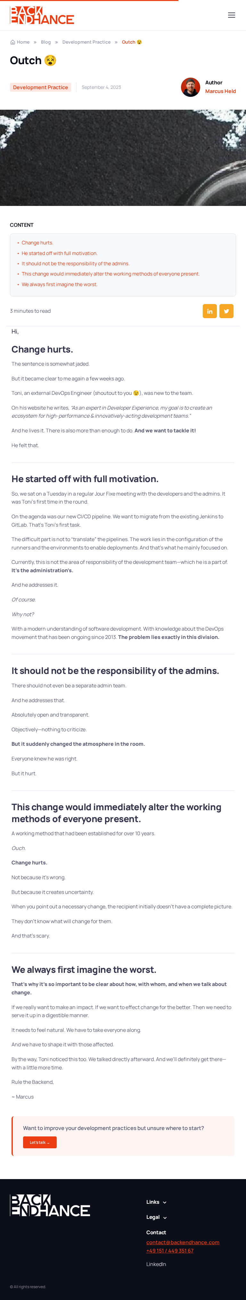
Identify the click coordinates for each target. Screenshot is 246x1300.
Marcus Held (220, 91)
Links (153, 1201)
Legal (153, 1216)
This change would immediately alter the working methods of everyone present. (116, 813)
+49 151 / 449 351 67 (169, 1250)
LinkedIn (156, 1264)
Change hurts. (42, 349)
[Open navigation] (231, 15)
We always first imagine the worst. (84, 969)
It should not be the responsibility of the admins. (115, 670)
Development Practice (86, 42)
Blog (46, 42)
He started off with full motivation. (85, 478)
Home (23, 42)
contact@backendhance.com (182, 1242)
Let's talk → (40, 1142)
